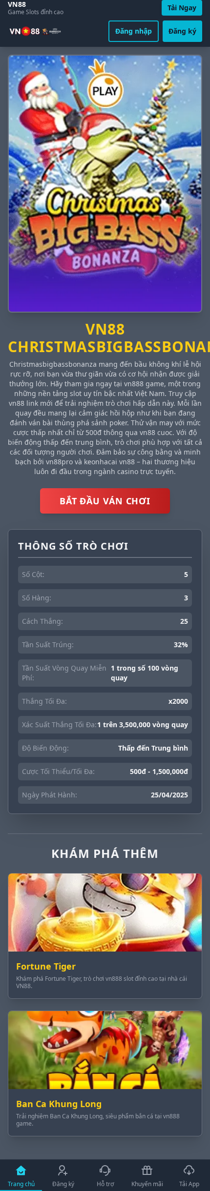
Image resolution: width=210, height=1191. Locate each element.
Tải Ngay (182, 7)
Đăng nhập (133, 31)
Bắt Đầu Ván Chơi (105, 501)
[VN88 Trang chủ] (35, 31)
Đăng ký (182, 31)
